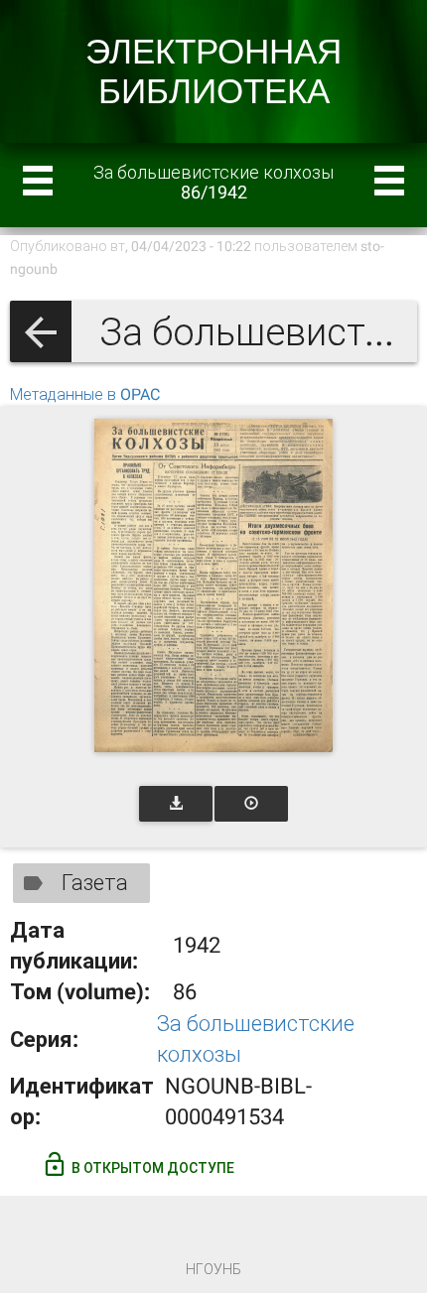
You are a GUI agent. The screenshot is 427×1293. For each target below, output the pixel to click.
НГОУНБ (213, 1269)
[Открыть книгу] (213, 585)
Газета (95, 882)
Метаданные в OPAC (85, 394)
